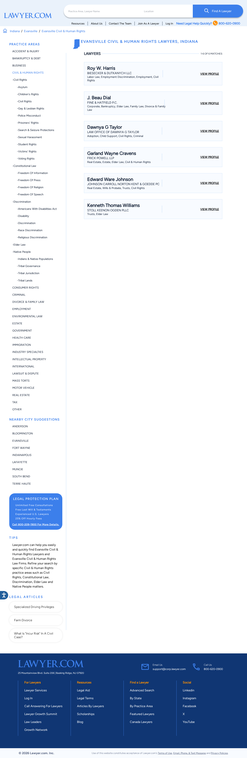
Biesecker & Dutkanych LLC (109, 73)
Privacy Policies (219, 753)
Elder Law (40, 582)
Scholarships (85, 714)
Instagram (189, 698)
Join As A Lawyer (148, 23)
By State (136, 698)
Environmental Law (27, 316)
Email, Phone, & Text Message (189, 753)
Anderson (20, 426)
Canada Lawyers (141, 722)
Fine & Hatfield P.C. (102, 102)
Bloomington (22, 433)
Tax (14, 402)
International (23, 366)
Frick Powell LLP (100, 158)
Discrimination (22, 582)
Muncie (17, 469)
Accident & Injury (25, 51)
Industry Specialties (27, 352)
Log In (169, 23)
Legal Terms (85, 698)
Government (22, 330)
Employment (21, 309)
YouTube (189, 722)
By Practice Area (141, 706)
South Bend (21, 476)
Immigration (21, 345)
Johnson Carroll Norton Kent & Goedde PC (123, 184)
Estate (17, 323)
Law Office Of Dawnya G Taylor (113, 132)
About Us (96, 23)
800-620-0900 (213, 669)
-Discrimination (21, 201)
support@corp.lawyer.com (169, 669)
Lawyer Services (35, 690)
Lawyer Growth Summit (40, 714)
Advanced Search (142, 690)
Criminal (18, 294)
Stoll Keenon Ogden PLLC (108, 210)
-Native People (21, 252)
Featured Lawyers (142, 714)
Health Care (21, 337)
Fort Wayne (21, 448)
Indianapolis (21, 455)
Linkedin (188, 690)
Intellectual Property (29, 359)
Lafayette (19, 462)
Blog (80, 722)
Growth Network (35, 730)
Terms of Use (165, 753)
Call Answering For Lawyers (43, 706)
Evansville (20, 440)
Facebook (189, 706)
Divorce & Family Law (28, 302)
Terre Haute (21, 483)
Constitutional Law (36, 577)
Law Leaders (32, 722)
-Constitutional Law (24, 166)
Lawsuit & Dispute (25, 373)
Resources (78, 23)
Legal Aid (83, 690)
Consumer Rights (25, 287)
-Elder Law (18, 244)
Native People (22, 586)
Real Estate (21, 395)
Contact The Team (120, 23)
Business (19, 65)
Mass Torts (21, 380)
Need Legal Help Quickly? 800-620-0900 (208, 23)
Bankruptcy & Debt (26, 58)
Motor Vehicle (23, 387)
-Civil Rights (19, 79)
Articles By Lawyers (90, 706)
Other (17, 409)
